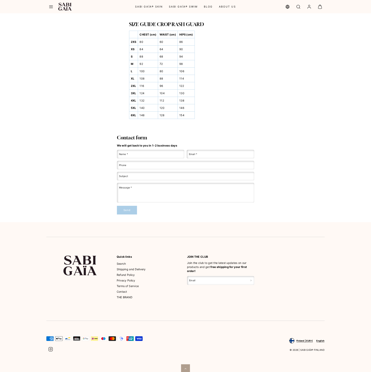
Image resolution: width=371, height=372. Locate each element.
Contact (122, 291)
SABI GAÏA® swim (183, 6)
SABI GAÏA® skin (149, 6)
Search (121, 263)
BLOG (208, 6)
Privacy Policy (126, 280)
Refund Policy (126, 274)
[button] (51, 6)
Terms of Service (128, 286)
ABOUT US (227, 6)
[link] (287, 7)
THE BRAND (125, 297)
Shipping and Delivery (131, 269)
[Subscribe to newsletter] (251, 280)
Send (126, 210)
